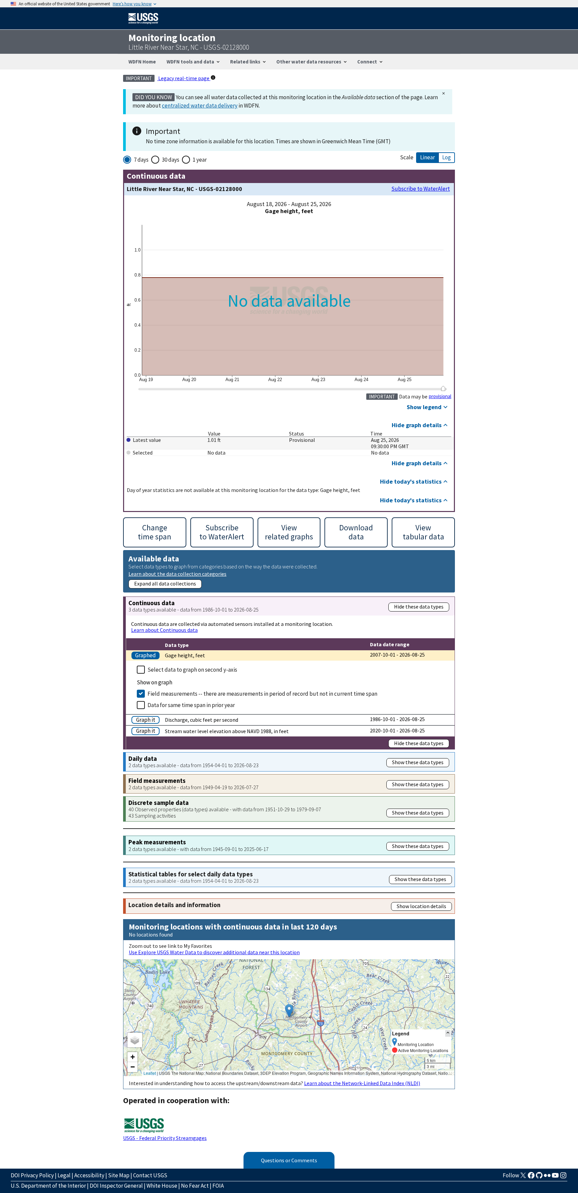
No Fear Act (195, 1185)
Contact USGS (150, 1175)
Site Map (118, 1175)
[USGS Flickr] (547, 1177)
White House (162, 1185)
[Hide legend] (448, 1033)
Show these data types (418, 762)
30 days (170, 159)
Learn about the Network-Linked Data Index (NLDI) (362, 1083)
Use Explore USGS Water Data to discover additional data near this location (214, 952)
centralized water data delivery (199, 105)
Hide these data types (419, 606)
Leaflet (149, 1073)
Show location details (421, 906)
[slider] (443, 388)
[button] (289, 1011)
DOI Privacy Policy (32, 1175)
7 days (141, 159)
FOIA (218, 1185)
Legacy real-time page (183, 78)
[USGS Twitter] (523, 1177)
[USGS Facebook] (531, 1177)
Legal (64, 1175)
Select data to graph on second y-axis (192, 669)
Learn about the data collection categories (177, 573)
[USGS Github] (539, 1177)
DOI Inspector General (116, 1185)
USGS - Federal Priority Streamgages (165, 1138)
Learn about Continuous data (164, 630)
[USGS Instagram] (563, 1177)
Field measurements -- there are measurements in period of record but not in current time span (262, 693)
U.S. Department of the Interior (48, 1185)
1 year (200, 159)
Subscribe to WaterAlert (420, 189)
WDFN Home (142, 61)
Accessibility (89, 1175)
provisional (440, 396)
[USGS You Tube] (555, 1177)
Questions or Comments (289, 1160)
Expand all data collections (165, 583)
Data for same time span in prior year (191, 705)
